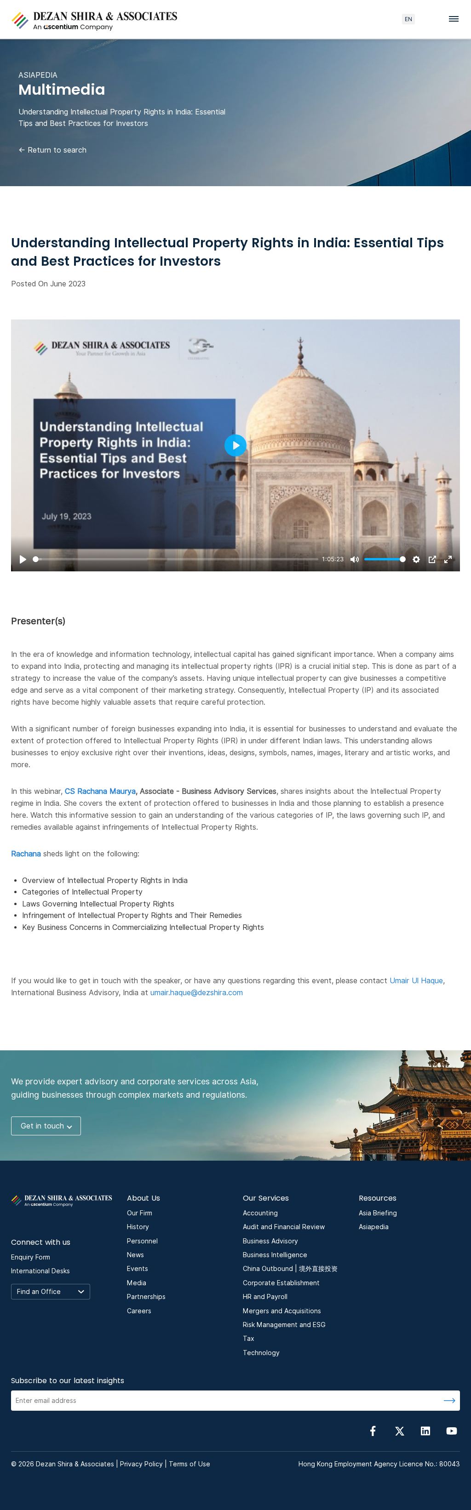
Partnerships (146, 1296)
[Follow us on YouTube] (451, 1430)
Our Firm (139, 1213)
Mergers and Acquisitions (282, 1311)
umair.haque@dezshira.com (196, 992)
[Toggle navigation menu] (456, 18)
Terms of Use (189, 1464)
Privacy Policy (141, 1464)
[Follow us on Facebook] (373, 1430)
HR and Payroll (265, 1296)
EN (408, 19)
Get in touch (42, 1126)
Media (136, 1283)
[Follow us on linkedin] (425, 1430)
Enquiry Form (30, 1257)
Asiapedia (374, 1227)
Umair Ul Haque (416, 980)
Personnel (142, 1241)
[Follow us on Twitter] (399, 1430)
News (135, 1255)
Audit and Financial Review (284, 1227)
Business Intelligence (275, 1255)
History (138, 1227)
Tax (248, 1338)
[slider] (175, 559)
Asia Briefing (378, 1213)
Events (137, 1268)
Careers (139, 1311)
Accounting (260, 1213)
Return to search (52, 150)
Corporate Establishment (281, 1283)
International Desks (40, 1271)
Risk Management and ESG (284, 1324)
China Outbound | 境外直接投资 (290, 1268)
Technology (261, 1352)
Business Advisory (270, 1241)
